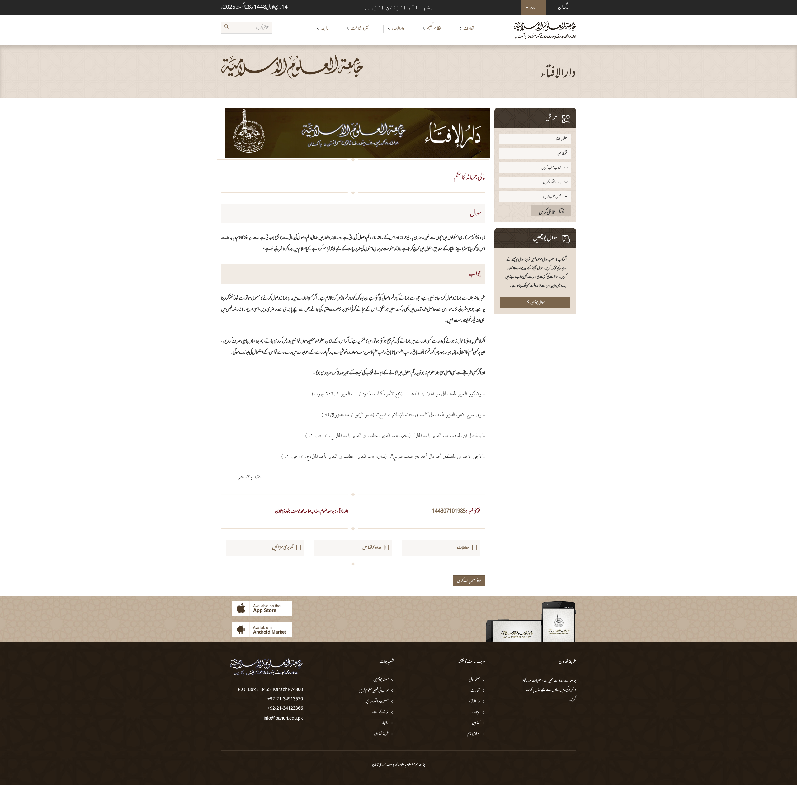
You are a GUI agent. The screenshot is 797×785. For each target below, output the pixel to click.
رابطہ (324, 28)
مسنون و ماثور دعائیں (377, 702)
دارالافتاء (398, 28)
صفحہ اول (474, 680)
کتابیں (476, 723)
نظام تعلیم (434, 28)
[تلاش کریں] (226, 27)
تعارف (468, 28)
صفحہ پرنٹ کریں (467, 581)
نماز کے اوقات (379, 712)
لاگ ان (563, 7)
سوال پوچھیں (537, 302)
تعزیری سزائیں (283, 547)
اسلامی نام (473, 734)
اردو (533, 7)
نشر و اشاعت (360, 28)
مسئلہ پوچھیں (381, 680)
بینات (476, 712)
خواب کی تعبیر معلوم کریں (374, 691)
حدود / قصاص (371, 547)
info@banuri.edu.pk (283, 718)
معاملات (463, 547)
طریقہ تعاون (381, 734)
